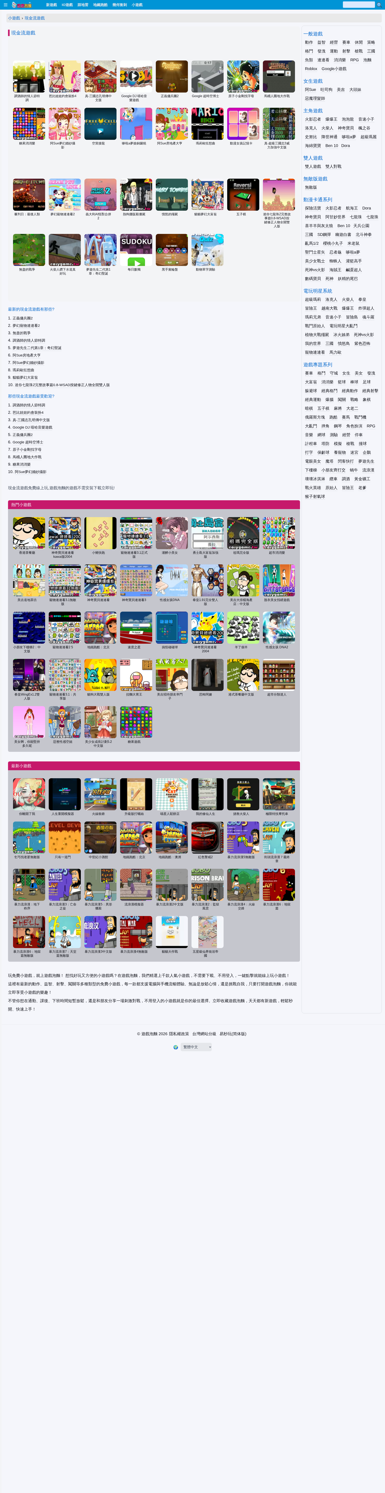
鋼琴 (338, 426)
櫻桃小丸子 (333, 243)
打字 (309, 452)
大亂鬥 (311, 426)
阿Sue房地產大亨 (27, 355)
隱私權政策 (179, 1034)
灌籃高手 (354, 261)
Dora (345, 145)
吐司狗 (326, 89)
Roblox (311, 68)
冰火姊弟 (341, 334)
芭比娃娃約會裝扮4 (28, 413)
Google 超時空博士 (28, 442)
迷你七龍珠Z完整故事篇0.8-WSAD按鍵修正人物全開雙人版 (62, 385)
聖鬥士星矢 (315, 252)
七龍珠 (356, 217)
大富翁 (311, 382)
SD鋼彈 (324, 234)
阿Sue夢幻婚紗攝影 (28, 363)
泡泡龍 (348, 119)
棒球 (354, 382)
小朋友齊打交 (333, 470)
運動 (334, 51)
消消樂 (340, 60)
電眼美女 (313, 461)
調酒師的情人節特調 (29, 340)
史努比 (311, 137)
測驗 (334, 435)
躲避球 (311, 391)
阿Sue (310, 89)
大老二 (352, 408)
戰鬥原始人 (315, 326)
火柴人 (327, 128)
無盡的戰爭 (22, 333)
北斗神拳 (364, 234)
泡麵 (367, 60)
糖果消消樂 (22, 464)
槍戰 (359, 51)
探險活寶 (313, 208)
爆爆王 (331, 119)
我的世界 (313, 343)
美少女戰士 (315, 261)
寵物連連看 (315, 352)
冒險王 (311, 308)
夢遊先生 (366, 461)
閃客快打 (346, 461)
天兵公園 (361, 225)
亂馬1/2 (312, 243)
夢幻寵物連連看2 (26, 326)
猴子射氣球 (315, 496)
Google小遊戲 (334, 68)
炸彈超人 (366, 308)
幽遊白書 (343, 234)
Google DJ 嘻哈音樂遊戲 (32, 427)
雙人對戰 (333, 166)
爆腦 (329, 399)
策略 (371, 42)
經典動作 (350, 391)
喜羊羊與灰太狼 (319, 225)
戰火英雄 (313, 487)
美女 (359, 373)
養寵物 (340, 452)
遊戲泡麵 (149, 1034)
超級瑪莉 (313, 299)
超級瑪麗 (369, 137)
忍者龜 (335, 252)
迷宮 (354, 452)
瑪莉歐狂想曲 (23, 370)
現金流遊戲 (35, 18)
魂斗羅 (368, 317)
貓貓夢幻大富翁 (25, 378)
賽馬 (346, 417)
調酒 (346, 479)
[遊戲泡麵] (21, 4)
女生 (346, 373)
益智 (321, 42)
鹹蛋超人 (354, 270)
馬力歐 (335, 352)
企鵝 (367, 452)
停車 (359, 435)
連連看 (323, 60)
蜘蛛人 (335, 261)
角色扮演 (354, 426)
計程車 (311, 443)
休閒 (359, 42)
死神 (329, 278)
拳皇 (362, 299)
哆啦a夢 (349, 137)
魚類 (309, 60)
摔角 (325, 426)
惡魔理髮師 (315, 98)
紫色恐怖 (362, 343)
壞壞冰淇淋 (315, 479)
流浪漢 (368, 470)
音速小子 (366, 119)
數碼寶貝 (313, 278)
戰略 (354, 399)
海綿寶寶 (313, 145)
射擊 (346, 51)
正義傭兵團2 (23, 318)
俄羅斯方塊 (315, 417)
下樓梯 (311, 470)
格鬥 (309, 51)
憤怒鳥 (344, 343)
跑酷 (333, 417)
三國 (371, 51)
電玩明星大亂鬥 (343, 326)
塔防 (325, 443)
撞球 (363, 443)
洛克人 (311, 128)
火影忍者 (313, 119)
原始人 (331, 487)
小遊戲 (14, 18)
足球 (367, 382)
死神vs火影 (315, 270)
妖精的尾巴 (348, 278)
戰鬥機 (360, 417)
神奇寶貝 (346, 128)
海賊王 (335, 270)
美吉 (341, 89)
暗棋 (309, 408)
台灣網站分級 (204, 1034)
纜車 (333, 479)
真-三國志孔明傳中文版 (31, 420)
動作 (309, 42)
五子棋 (323, 408)
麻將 (338, 408)
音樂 (309, 435)
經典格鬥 (329, 391)
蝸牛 (354, 470)
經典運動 (313, 399)
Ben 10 (331, 145)
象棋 (367, 399)
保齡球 (323, 452)
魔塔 (329, 461)
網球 (321, 435)
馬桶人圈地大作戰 (27, 457)
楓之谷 (364, 128)
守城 (334, 373)
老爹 (362, 487)
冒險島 (352, 317)
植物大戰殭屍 (317, 334)
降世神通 (329, 137)
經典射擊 (370, 391)
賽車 (346, 42)
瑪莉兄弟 (313, 317)
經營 (334, 42)
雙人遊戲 (313, 166)
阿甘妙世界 (335, 217)
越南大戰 (329, 308)
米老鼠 (354, 243)
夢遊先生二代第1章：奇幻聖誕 (37, 348)
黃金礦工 (362, 479)
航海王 (352, 208)
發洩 (321, 51)
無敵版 (311, 187)
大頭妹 (355, 89)
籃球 (342, 382)
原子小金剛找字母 (27, 450)
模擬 (338, 443)
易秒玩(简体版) (233, 1034)
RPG (354, 60)
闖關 (342, 399)
